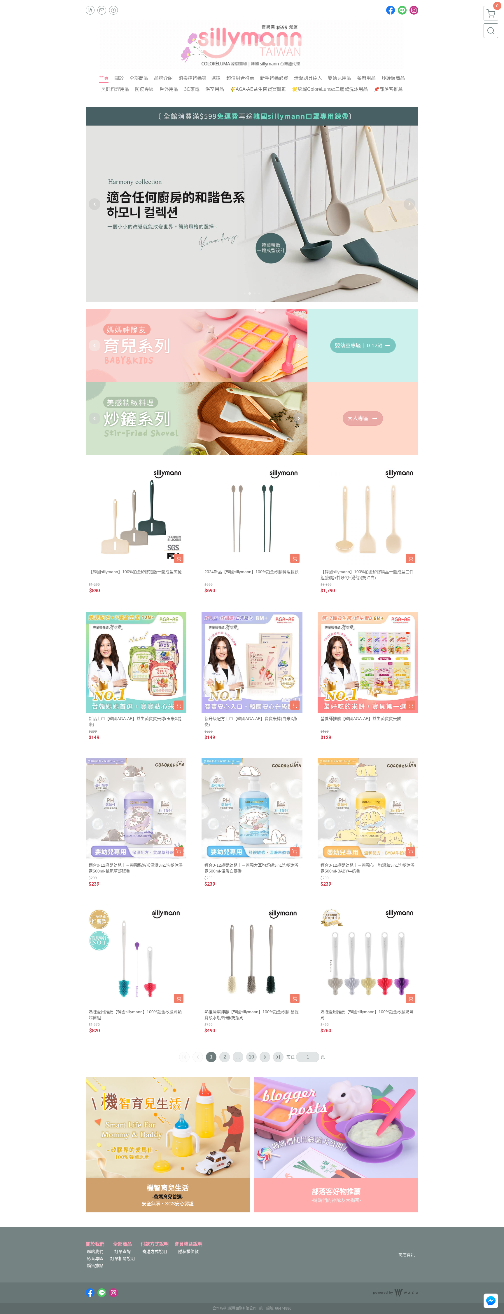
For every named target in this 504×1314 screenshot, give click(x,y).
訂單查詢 (122, 1251)
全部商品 (122, 1244)
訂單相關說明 (122, 1258)
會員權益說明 (188, 1244)
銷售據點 (95, 1265)
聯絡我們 (95, 1251)
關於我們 (95, 1244)
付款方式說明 (155, 1244)
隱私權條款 (188, 1251)
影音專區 (95, 1258)
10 (251, 1056)
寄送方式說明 (154, 1251)
